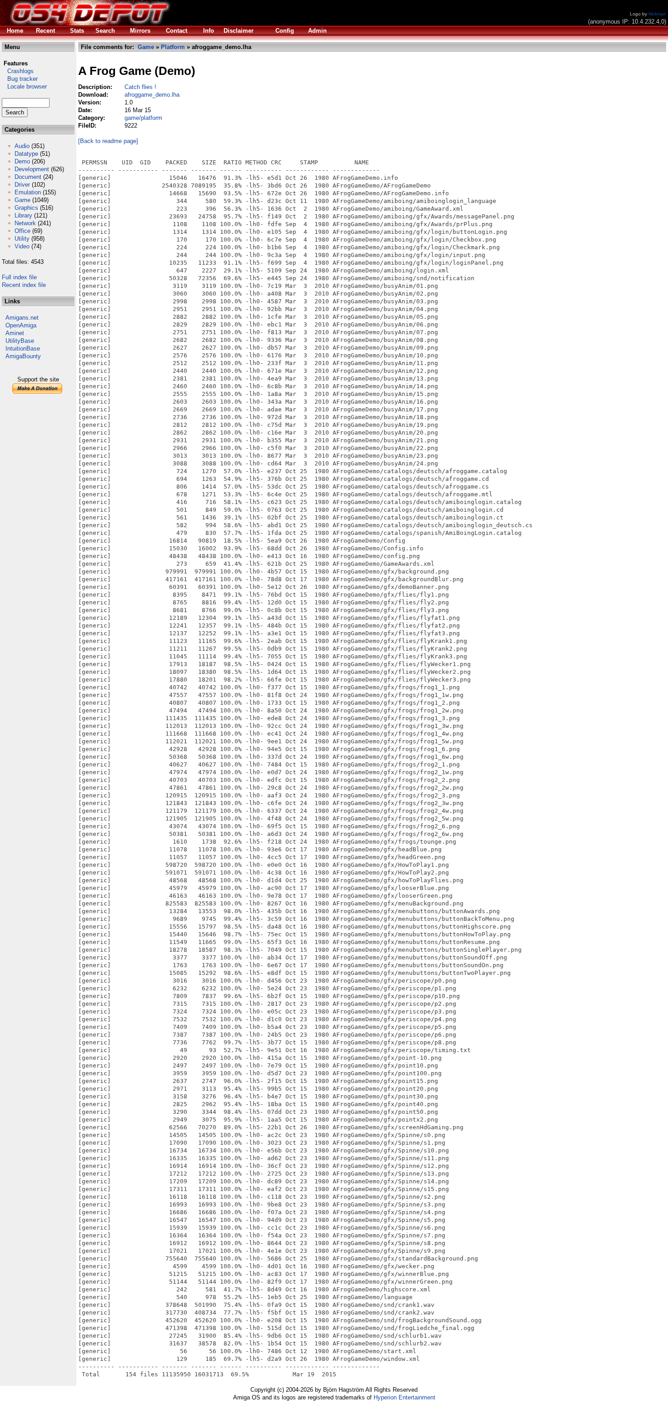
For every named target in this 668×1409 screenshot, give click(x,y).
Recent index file (24, 285)
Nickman (657, 13)
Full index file (19, 277)
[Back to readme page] (108, 141)
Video (22, 246)
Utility (22, 238)
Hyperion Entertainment (404, 1397)
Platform (173, 47)
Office (22, 230)
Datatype (26, 153)
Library (23, 215)
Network (25, 223)
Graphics (26, 207)
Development (32, 169)
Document (28, 176)
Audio (22, 146)
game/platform (143, 117)
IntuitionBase (22, 348)
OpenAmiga (20, 325)
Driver (22, 184)
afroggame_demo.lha (152, 94)
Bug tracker (20, 78)
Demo (22, 161)
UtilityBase (19, 340)
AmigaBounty (23, 356)
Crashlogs (18, 71)
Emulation (28, 192)
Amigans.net (22, 317)
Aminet (14, 333)
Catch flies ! (140, 87)
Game (22, 200)
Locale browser (24, 86)
